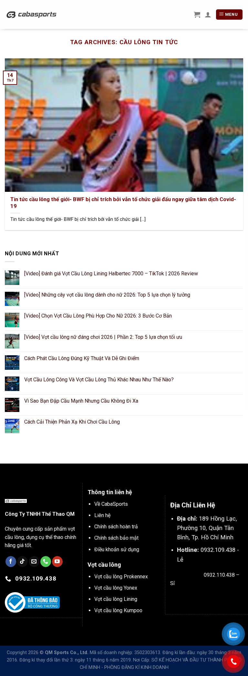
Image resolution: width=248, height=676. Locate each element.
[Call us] (45, 561)
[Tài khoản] (208, 14)
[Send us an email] (34, 561)
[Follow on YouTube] (57, 561)
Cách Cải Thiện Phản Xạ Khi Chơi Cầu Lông (72, 422)
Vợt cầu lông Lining (115, 599)
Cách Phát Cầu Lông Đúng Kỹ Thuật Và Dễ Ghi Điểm (81, 358)
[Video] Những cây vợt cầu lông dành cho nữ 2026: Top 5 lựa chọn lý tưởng (107, 295)
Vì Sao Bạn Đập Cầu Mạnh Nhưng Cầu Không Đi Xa (81, 401)
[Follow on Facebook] (10, 561)
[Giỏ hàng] (197, 14)
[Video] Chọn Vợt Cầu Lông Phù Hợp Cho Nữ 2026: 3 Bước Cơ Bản (98, 316)
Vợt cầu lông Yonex (115, 588)
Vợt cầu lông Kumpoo (118, 610)
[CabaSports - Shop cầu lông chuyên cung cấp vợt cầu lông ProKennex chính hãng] (31, 14)
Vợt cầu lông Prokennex (121, 576)
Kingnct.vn (230, 598)
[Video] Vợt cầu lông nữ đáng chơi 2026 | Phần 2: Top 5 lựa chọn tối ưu (103, 337)
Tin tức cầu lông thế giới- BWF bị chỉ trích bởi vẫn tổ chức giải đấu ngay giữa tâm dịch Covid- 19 (123, 203)
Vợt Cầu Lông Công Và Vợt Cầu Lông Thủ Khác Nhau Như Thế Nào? (99, 380)
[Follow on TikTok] (22, 561)
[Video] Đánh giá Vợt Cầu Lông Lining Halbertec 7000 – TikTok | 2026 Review (111, 273)
